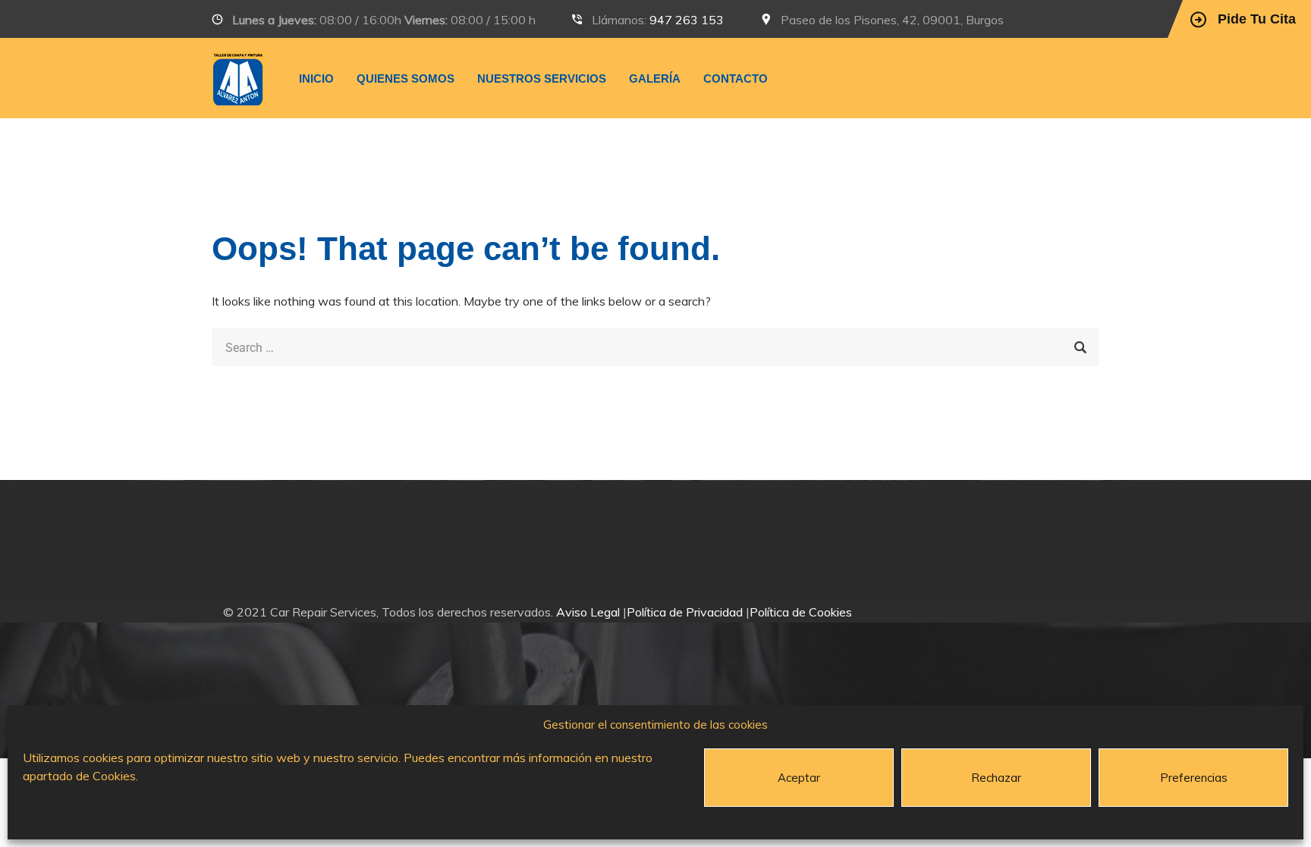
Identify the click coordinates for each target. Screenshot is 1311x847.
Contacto (735, 78)
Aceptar (799, 777)
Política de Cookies (801, 612)
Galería (655, 78)
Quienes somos (405, 78)
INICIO (316, 78)
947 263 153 (686, 19)
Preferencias (1194, 777)
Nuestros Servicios (541, 78)
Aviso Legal (588, 612)
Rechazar (996, 777)
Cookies (114, 775)
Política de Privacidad (685, 612)
